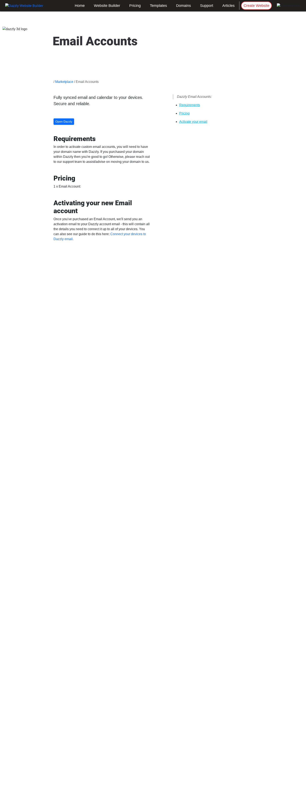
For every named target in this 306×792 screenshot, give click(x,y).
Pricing (135, 6)
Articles (228, 6)
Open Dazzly (63, 121)
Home (80, 6)
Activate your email (193, 121)
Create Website (256, 6)
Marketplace (64, 81)
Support (206, 6)
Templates (158, 6)
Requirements (189, 105)
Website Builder (107, 6)
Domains (183, 6)
